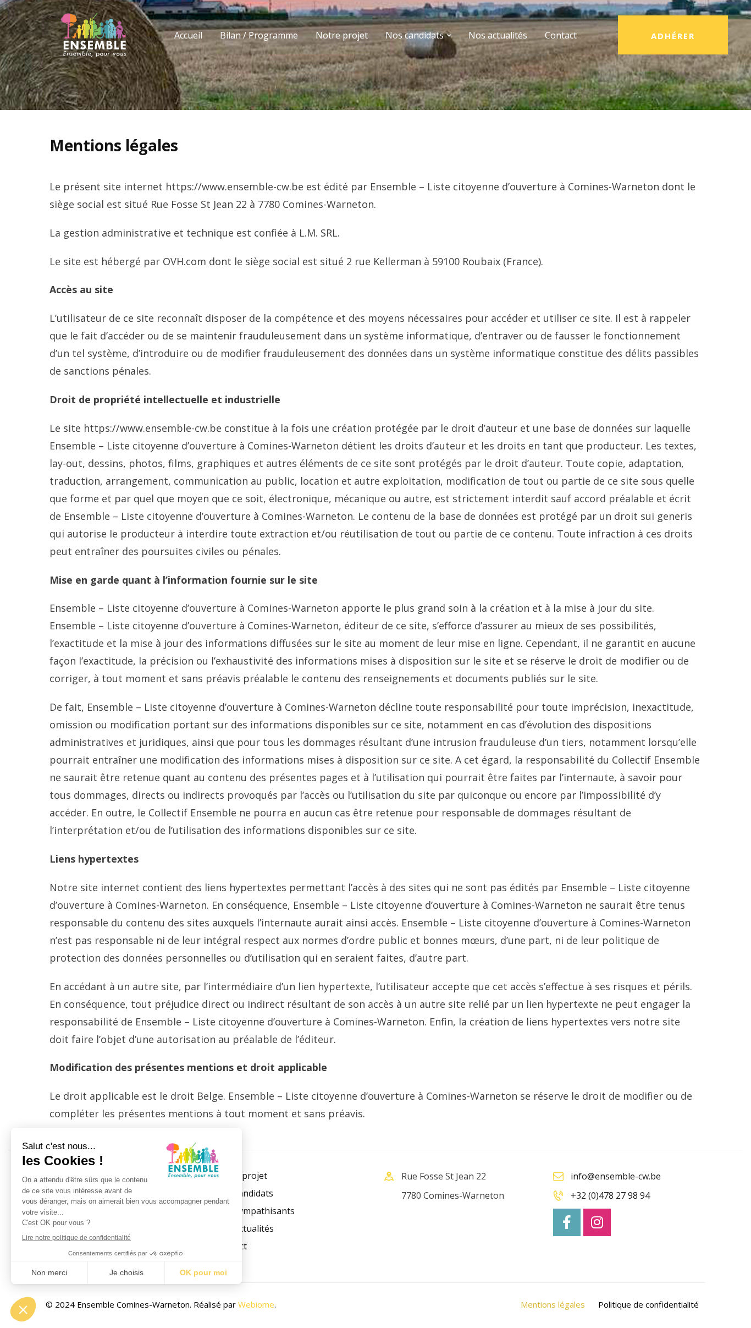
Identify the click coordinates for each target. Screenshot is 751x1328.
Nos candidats (244, 1193)
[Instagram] (597, 1222)
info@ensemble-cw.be (616, 1176)
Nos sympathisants (255, 1211)
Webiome (256, 1304)
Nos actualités (244, 1228)
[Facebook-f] (567, 1222)
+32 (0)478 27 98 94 (610, 1195)
